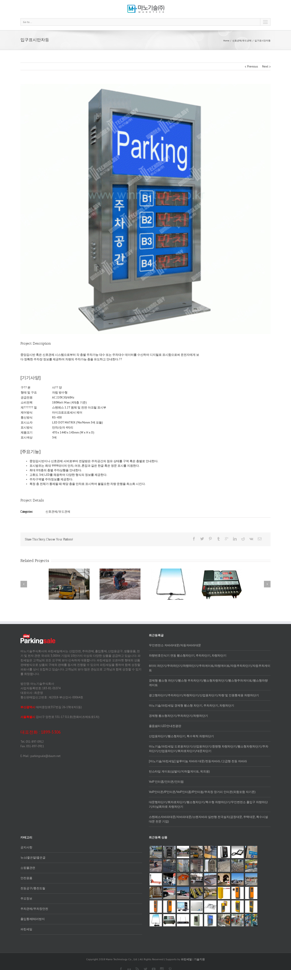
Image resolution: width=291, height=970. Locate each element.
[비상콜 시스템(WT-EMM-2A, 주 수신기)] (210, 906)
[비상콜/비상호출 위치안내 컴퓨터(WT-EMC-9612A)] (183, 906)
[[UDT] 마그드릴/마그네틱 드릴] (169, 879)
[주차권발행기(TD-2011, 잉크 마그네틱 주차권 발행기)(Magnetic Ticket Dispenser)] (169, 906)
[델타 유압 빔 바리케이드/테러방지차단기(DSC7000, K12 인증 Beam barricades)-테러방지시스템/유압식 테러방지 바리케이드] (237, 879)
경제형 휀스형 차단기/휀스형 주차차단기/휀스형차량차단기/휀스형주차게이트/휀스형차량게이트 (208, 683)
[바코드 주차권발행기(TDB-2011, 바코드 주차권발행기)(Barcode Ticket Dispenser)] (251, 893)
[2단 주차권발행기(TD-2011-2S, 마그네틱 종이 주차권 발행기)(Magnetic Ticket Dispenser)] (156, 906)
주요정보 (26, 898)
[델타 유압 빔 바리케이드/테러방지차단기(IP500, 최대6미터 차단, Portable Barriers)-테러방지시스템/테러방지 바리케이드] (196, 879)
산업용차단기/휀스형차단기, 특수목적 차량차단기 (181, 736)
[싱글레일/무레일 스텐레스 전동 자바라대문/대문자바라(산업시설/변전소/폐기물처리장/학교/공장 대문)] (237, 865)
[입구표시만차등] (210, 920)
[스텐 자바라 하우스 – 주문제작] (210, 865)
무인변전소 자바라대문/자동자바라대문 (175, 645)
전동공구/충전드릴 (32, 888)
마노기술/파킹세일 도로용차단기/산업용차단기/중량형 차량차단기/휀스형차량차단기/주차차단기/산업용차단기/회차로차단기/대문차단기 (208, 748)
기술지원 (199, 959)
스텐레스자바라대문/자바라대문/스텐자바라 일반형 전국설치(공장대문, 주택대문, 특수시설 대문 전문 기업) (208, 819)
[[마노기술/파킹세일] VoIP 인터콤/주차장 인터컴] (210, 852)
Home (226, 40)
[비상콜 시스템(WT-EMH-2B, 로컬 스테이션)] (237, 906)
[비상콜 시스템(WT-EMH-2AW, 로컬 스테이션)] (224, 906)
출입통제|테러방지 (32, 919)
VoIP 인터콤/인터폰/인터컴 (166, 782)
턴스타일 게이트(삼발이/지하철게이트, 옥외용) (179, 771)
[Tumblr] (218, 539)
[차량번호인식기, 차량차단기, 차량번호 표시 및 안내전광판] (224, 920)
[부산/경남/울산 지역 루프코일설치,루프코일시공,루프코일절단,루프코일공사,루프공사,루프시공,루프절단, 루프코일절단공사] (156, 865)
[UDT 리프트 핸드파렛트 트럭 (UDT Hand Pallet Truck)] (156, 879)
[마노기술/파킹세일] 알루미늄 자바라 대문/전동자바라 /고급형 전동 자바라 (198, 761)
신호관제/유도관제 (241, 40)
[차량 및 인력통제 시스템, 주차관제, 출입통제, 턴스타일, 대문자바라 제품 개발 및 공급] (251, 852)
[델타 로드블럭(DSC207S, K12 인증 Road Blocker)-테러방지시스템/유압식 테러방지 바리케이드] (169, 893)
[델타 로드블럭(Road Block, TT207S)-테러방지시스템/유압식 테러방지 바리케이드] (210, 893)
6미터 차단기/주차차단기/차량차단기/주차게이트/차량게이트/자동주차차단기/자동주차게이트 (209, 668)
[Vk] (251, 539)
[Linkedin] (235, 539)
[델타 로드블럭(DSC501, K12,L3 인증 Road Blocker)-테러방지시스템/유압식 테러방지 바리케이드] (183, 893)
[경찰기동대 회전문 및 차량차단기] (156, 852)
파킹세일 (26, 929)
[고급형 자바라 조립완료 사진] (196, 865)
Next (265, 66)
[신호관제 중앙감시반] (196, 920)
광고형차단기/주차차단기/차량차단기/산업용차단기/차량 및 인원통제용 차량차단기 (204, 695)
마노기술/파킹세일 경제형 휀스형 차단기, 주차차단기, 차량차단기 (191, 705)
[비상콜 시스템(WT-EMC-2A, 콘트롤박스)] (196, 906)
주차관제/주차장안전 (34, 909)
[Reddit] (243, 539)
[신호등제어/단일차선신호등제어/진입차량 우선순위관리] (196, 852)
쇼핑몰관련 (27, 868)
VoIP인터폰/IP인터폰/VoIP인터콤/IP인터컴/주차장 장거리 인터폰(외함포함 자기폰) (202, 792)
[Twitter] (202, 539)
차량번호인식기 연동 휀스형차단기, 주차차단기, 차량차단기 (187, 655)
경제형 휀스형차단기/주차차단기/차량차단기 (178, 716)
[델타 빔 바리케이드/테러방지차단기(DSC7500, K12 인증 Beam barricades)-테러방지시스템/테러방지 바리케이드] (251, 879)
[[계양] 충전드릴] (251, 920)
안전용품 (26, 878)
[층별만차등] (183, 920)
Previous (252, 66)
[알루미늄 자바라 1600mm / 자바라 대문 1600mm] (169, 865)
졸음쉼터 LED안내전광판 (165, 726)
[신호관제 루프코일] (156, 920)
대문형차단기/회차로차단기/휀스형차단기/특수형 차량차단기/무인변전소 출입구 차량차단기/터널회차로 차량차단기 (208, 804)
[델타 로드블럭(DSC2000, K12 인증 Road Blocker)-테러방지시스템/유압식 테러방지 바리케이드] (196, 893)
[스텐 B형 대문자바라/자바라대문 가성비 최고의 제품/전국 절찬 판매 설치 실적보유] (224, 865)
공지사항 (26, 847)
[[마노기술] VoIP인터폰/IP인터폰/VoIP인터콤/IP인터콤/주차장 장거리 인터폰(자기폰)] (224, 852)
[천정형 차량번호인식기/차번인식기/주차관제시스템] (183, 879)
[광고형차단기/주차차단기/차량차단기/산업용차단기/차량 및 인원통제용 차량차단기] (183, 852)
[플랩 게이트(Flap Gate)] (237, 920)
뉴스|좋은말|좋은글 (32, 858)
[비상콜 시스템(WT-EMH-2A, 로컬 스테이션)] (251, 906)
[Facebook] (194, 539)
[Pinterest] (210, 539)
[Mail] (259, 539)
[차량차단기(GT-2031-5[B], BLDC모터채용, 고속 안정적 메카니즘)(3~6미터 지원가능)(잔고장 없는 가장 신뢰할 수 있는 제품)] (224, 893)
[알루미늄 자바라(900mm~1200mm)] (183, 865)
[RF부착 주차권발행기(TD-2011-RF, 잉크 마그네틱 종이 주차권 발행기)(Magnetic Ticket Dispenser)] (237, 893)
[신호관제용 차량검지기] (169, 920)
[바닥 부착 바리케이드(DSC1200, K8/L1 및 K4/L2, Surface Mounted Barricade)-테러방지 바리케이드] (210, 879)
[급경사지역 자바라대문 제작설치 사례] (169, 852)
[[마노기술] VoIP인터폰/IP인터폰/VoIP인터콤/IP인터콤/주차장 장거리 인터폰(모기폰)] (237, 852)
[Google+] (226, 539)
